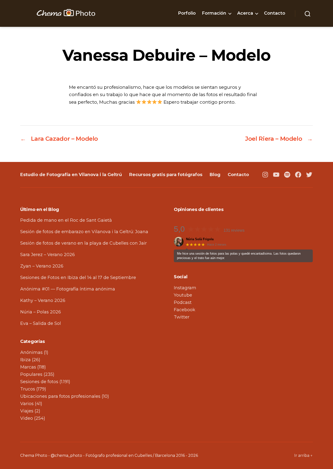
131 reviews (234, 230)
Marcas (28, 367)
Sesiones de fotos (39, 381)
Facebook (184, 309)
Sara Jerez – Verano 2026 (47, 254)
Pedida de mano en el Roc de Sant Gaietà (66, 220)
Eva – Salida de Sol (40, 323)
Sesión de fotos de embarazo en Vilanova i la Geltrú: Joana (84, 231)
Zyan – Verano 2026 (41, 266)
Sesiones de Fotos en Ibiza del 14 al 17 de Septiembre (78, 277)
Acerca (245, 13)
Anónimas (31, 352)
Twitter (181, 317)
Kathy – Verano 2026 (42, 300)
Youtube (183, 295)
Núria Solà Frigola (200, 239)
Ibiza (25, 359)
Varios (27, 403)
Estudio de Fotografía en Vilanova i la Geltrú (71, 174)
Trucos (27, 389)
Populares (31, 374)
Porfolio (187, 13)
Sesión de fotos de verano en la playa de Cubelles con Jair (83, 243)
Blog (215, 174)
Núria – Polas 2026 (40, 312)
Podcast (183, 302)
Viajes (26, 411)
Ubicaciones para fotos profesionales (60, 396)
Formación (214, 13)
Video (26, 418)
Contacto (274, 13)
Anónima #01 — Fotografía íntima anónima (67, 289)
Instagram (185, 287)
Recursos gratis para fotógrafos (165, 174)
